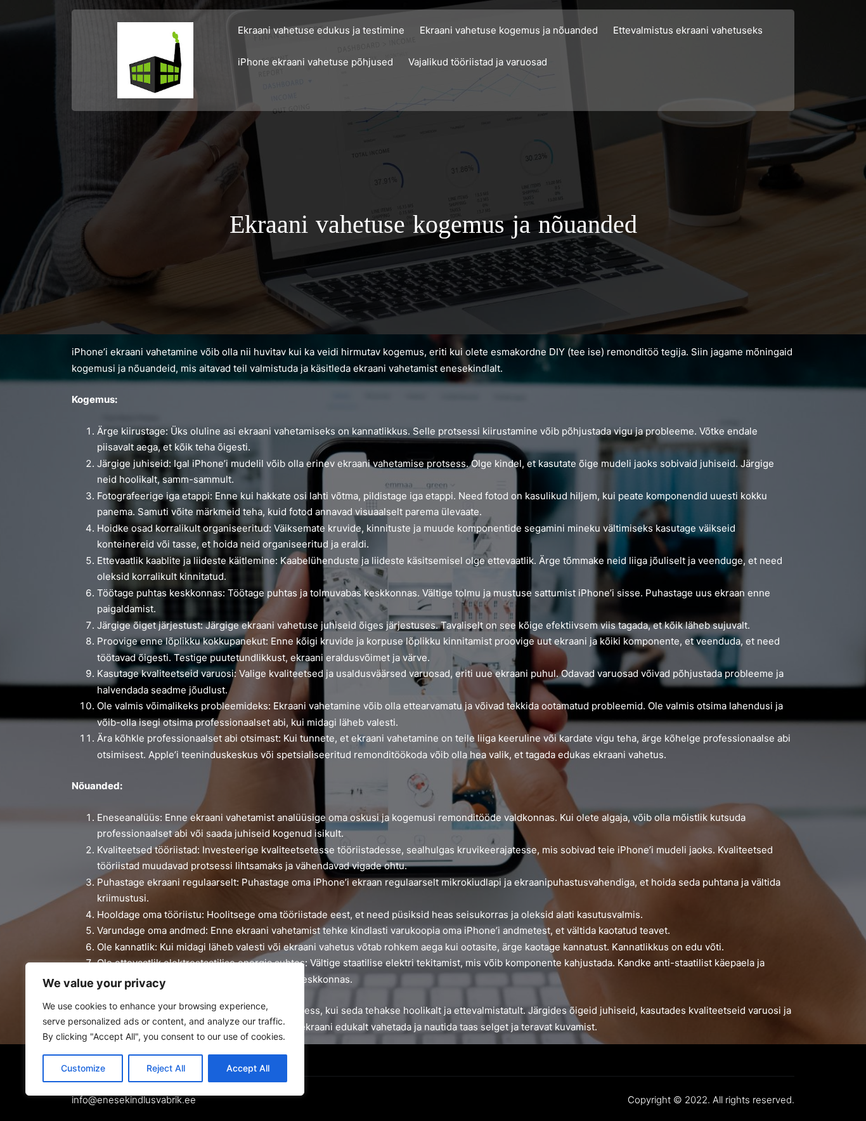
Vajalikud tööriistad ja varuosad (477, 62)
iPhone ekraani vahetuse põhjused (315, 62)
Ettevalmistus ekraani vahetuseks (688, 30)
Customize (83, 1068)
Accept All (247, 1068)
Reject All (165, 1068)
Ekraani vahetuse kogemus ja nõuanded (509, 30)
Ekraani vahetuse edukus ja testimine (321, 30)
